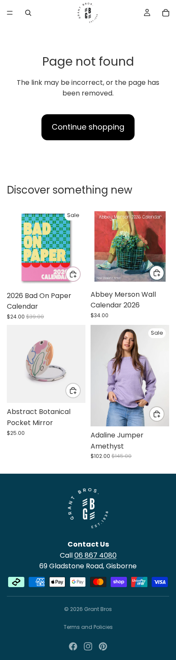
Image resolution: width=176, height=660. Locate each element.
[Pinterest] (103, 646)
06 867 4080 (95, 555)
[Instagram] (88, 646)
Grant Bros (98, 609)
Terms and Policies (88, 627)
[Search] (28, 12)
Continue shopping (88, 127)
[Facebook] (73, 646)
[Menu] (10, 13)
